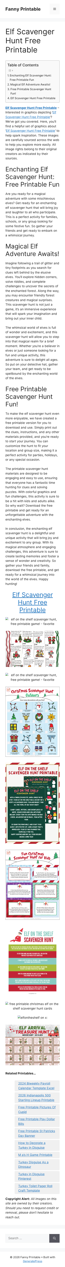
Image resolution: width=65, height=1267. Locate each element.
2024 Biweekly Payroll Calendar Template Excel (36, 1086)
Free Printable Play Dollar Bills (36, 1121)
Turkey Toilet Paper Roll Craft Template (35, 1188)
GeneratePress (32, 1261)
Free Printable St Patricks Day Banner (36, 1133)
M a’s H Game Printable (35, 1155)
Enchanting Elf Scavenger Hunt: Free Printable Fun (30, 78)
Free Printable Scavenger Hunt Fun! (30, 91)
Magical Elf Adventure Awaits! (30, 84)
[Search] (54, 1238)
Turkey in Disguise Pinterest (31, 1176)
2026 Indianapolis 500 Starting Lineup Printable (36, 1098)
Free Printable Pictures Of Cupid (37, 1109)
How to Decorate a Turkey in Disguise (32, 1145)
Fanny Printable (23, 9)
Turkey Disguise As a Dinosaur (33, 1164)
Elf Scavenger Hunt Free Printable (32, 98)
